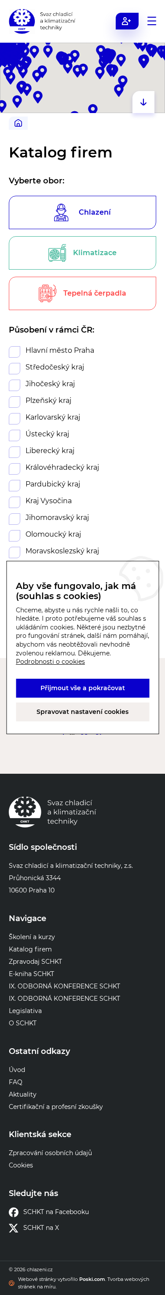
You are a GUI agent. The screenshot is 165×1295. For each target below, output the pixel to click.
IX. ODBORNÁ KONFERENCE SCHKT (64, 986)
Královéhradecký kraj (62, 467)
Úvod (17, 1070)
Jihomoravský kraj (57, 517)
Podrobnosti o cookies (50, 662)
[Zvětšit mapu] (143, 102)
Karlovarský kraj (53, 417)
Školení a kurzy (32, 937)
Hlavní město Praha (60, 350)
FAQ (15, 1082)
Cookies (21, 1165)
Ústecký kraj (47, 434)
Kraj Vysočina (49, 501)
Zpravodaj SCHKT (35, 962)
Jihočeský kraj (50, 384)
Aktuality (23, 1094)
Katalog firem (30, 949)
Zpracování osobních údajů (50, 1153)
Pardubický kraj (53, 484)
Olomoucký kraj (53, 534)
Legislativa (25, 1011)
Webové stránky (37, 1279)
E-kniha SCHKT (31, 974)
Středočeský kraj (55, 367)
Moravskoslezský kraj (62, 551)
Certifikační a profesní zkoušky (56, 1107)
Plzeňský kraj (48, 400)
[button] (113, 71)
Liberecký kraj (50, 450)
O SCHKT (23, 1023)
